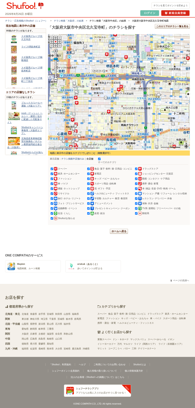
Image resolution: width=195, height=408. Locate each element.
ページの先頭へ (179, 280)
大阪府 (25, 334)
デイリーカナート (147, 348)
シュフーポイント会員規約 (65, 370)
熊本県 (50, 348)
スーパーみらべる (157, 339)
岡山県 (25, 338)
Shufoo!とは (139, 364)
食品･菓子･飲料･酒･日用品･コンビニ (127, 313)
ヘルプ (82, 364)
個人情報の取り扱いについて (102, 370)
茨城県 (61, 319)
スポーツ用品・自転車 (174, 318)
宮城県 (50, 314)
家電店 (101, 318)
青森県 (33, 314)
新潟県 (41, 324)
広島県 (33, 338)
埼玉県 (44, 319)
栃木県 (69, 319)
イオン (171, 339)
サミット (102, 348)
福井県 (67, 324)
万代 (119, 344)
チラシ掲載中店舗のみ (72, 158)
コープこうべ (115, 348)
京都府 (41, 334)
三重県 (50, 329)
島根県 (50, 338)
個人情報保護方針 (134, 370)
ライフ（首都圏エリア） (171, 344)
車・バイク (155, 318)
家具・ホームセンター (176, 313)
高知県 (50, 343)
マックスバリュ (138, 339)
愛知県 (25, 329)
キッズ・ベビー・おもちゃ (135, 318)
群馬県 (77, 319)
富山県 (50, 324)
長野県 (33, 324)
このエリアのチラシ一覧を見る (172, 26)
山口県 (58, 338)
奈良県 (58, 334)
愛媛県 (41, 343)
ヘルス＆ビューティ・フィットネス (135, 323)
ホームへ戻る (119, 231)
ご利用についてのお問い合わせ (109, 364)
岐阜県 (41, 329)
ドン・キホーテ (121, 339)
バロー (126, 348)
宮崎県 (67, 348)
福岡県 (25, 348)
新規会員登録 (175, 13)
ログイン (149, 13)
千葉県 (52, 319)
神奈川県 (34, 319)
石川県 (58, 324)
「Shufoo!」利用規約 (60, 364)
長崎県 (41, 348)
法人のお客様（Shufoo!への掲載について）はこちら (97, 377)
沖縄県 (86, 348)
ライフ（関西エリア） (145, 344)
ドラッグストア (155, 313)
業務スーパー (104, 339)
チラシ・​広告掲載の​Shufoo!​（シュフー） (26, 20)
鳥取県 (41, 338)
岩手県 (41, 314)
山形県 (67, 314)
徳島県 (25, 343)
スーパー (102, 313)
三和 (134, 348)
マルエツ (128, 344)
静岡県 (33, 329)
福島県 (75, 314)
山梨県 (25, 324)
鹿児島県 (76, 348)
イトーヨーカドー (107, 344)
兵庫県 (33, 334)
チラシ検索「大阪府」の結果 (69, 20)
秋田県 (58, 314)
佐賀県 (33, 348)
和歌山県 (68, 334)
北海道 (25, 314)
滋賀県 (50, 334)
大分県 (58, 348)
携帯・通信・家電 (107, 323)
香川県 (33, 343)
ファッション (113, 318)
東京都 (25, 319)
